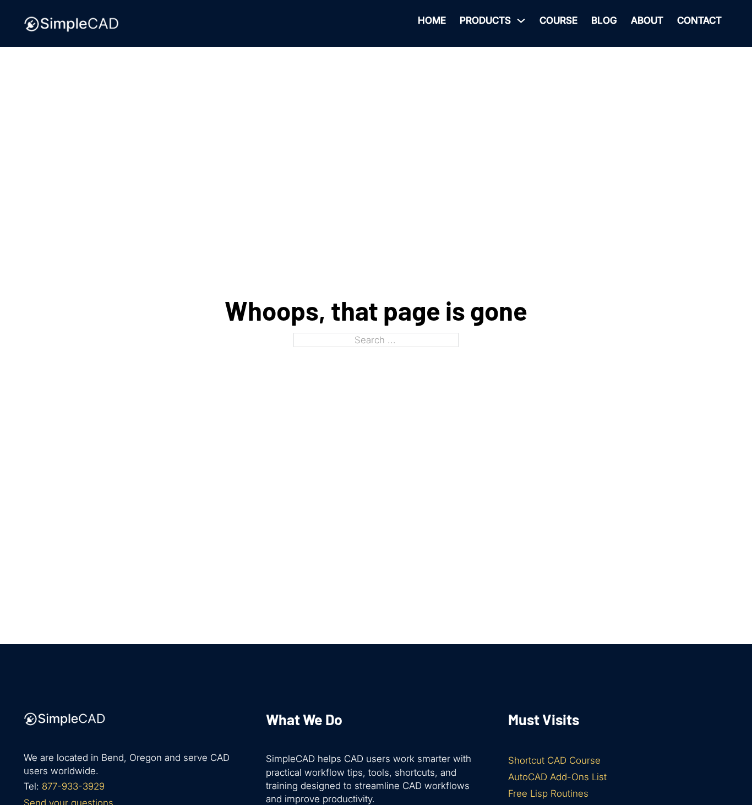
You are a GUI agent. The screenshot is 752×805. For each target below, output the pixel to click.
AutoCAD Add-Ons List (557, 776)
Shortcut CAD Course (554, 760)
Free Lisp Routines (548, 793)
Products (485, 20)
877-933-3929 (73, 786)
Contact (699, 20)
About (647, 20)
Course (558, 20)
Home (432, 20)
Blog (604, 20)
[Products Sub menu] (521, 20)
